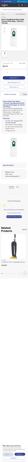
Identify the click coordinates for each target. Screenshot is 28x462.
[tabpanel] (14, 137)
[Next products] (25, 273)
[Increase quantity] (10, 72)
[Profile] (19, 5)
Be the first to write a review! (14, 216)
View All (24, 229)
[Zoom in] (4, 28)
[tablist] (14, 94)
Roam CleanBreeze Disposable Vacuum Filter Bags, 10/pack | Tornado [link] (21, 14)
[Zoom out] (4, 31)
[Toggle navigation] (25, 5)
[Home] (4, 5)
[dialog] (14, 452)
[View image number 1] (5, 54)
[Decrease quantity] (4, 72)
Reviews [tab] (11, 187)
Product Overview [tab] (10, 94)
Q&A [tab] (17, 187)
